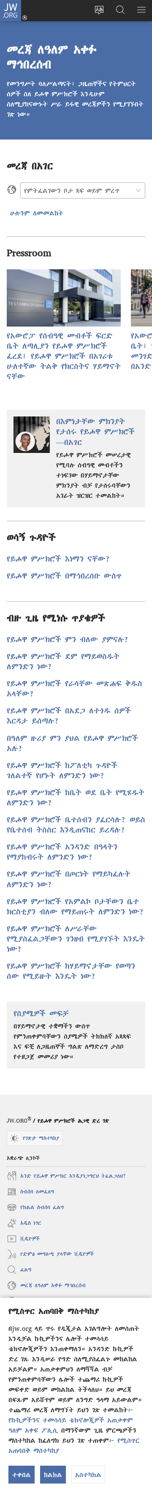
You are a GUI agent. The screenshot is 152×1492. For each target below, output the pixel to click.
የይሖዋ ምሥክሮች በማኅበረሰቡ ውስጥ (64, 576)
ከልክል (53, 1474)
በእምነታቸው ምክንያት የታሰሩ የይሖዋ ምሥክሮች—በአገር (95, 431)
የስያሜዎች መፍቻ (41, 1013)
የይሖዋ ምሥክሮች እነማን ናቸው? (58, 559)
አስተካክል (88, 1474)
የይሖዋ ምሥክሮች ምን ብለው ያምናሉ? (68, 639)
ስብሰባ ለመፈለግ (30, 1193)
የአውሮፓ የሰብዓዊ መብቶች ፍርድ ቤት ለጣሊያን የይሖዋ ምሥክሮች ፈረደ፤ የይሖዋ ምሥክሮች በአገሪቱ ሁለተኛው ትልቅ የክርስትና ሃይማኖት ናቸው (64, 356)
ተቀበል (21, 1474)
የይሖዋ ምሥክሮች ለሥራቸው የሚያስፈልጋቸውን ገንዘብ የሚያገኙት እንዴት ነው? (76, 939)
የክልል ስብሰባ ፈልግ (35, 1208)
